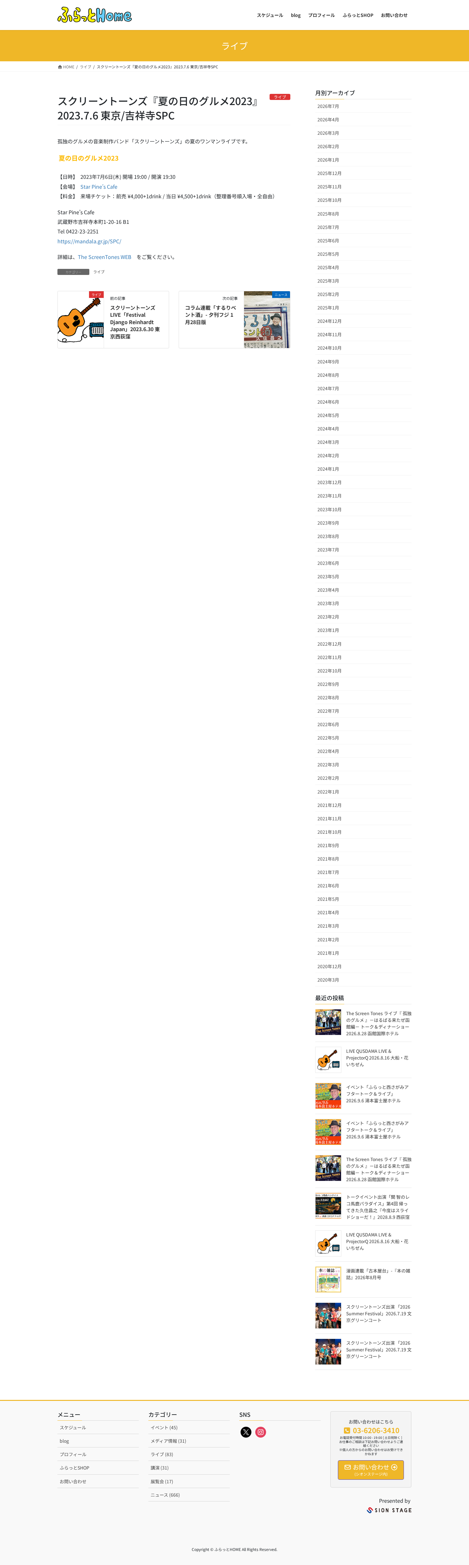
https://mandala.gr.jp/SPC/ (89, 241)
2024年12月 (329, 321)
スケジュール (73, 1427)
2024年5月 (328, 415)
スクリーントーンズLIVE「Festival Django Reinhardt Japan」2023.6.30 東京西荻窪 (135, 322)
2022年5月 (328, 737)
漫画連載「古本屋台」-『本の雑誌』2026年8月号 (378, 1273)
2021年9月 (328, 845)
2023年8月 (328, 536)
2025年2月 (328, 294)
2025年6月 (328, 240)
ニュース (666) (165, 1495)
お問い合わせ (73, 1481)
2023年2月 (328, 616)
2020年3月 (328, 979)
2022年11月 (329, 657)
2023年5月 (328, 576)
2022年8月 (328, 697)
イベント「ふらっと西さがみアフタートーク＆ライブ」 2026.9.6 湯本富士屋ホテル (377, 1094)
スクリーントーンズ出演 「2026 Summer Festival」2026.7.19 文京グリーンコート (379, 1313)
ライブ (99, 271)
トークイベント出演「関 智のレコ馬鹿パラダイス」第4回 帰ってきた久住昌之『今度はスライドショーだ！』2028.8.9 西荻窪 (378, 1207)
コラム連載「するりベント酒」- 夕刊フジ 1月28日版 (210, 315)
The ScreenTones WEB (104, 257)
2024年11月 (329, 334)
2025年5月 (328, 254)
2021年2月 (328, 939)
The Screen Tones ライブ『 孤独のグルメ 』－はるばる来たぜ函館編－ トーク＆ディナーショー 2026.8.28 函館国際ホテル (379, 1023)
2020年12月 (329, 966)
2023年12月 (329, 482)
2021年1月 (328, 953)
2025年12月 (329, 173)
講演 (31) (160, 1467)
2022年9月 (328, 684)
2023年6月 (328, 563)
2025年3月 (328, 280)
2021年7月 (328, 872)
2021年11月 (329, 818)
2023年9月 (328, 523)
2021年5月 (328, 899)
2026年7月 (328, 106)
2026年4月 (328, 119)
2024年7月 (328, 388)
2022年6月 (328, 724)
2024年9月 (328, 361)
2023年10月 (329, 509)
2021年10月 (329, 832)
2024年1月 (328, 469)
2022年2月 (328, 778)
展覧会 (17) (162, 1481)
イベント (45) (164, 1427)
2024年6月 (328, 402)
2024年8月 (328, 375)
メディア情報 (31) (168, 1441)
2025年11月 (329, 186)
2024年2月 (328, 455)
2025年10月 (329, 200)
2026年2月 (328, 146)
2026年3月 (328, 133)
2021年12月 (329, 805)
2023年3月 (328, 603)
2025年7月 (328, 227)
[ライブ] (81, 314)
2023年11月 (329, 495)
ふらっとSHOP (74, 1467)
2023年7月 (328, 549)
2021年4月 (328, 912)
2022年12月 (329, 644)
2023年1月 (328, 630)
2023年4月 (328, 590)
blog (64, 1441)
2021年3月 (328, 926)
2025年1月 (328, 307)
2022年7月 (328, 711)
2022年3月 (328, 764)
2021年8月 (328, 858)
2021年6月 (328, 885)
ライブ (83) (162, 1454)
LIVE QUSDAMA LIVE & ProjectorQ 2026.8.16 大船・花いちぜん (377, 1057)
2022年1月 (328, 791)
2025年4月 (328, 267)
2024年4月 (328, 428)
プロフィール (73, 1454)
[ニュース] (267, 314)
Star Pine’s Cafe (98, 186)
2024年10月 (329, 348)
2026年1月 (328, 159)
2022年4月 (328, 751)
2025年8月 (328, 213)
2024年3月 (328, 442)
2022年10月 (329, 670)
